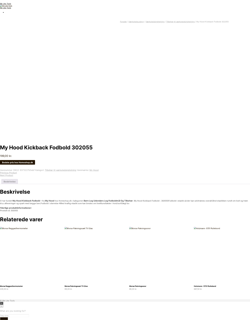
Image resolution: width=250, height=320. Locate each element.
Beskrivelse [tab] (10, 181)
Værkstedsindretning (155, 22)
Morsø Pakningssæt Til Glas (76, 286)
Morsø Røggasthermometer (11, 286)
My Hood (94, 170)
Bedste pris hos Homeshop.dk (17, 162)
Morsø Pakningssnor (137, 286)
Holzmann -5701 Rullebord (205, 286)
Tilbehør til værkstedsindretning (180, 22)
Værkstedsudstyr (136, 22)
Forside (123, 22)
